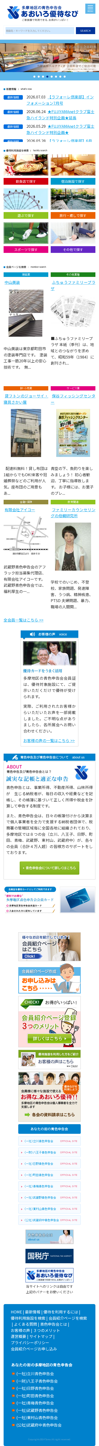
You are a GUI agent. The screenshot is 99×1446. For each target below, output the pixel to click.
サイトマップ (40, 1336)
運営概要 (18, 1336)
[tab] (34, 77)
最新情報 (32, 1312)
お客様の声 (20, 1330)
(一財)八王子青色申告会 (37, 1381)
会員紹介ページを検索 (68, 1318)
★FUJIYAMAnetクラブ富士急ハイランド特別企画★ (60, 129)
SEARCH (85, 30)
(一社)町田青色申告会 (35, 1395)
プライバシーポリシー (30, 1342)
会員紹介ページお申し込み (34, 1349)
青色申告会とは (53, 1324)
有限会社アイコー (20, 510)
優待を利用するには (60, 1312)
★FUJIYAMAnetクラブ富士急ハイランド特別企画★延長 (60, 115)
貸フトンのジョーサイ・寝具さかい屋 (26, 399)
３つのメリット (46, 1330)
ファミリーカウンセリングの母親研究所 (73, 513)
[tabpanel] (49, 57)
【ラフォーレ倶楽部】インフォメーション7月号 (60, 100)
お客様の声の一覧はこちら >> (49, 740)
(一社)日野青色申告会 (35, 1388)
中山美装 (12, 282)
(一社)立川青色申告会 (35, 1373)
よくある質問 (25, 1324)
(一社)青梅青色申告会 (35, 1403)
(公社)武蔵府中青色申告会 (39, 1425)
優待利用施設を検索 (28, 1318)
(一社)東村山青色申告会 (37, 1417)
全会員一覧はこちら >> (23, 620)
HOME (16, 1312)
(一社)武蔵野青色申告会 (37, 1410)
